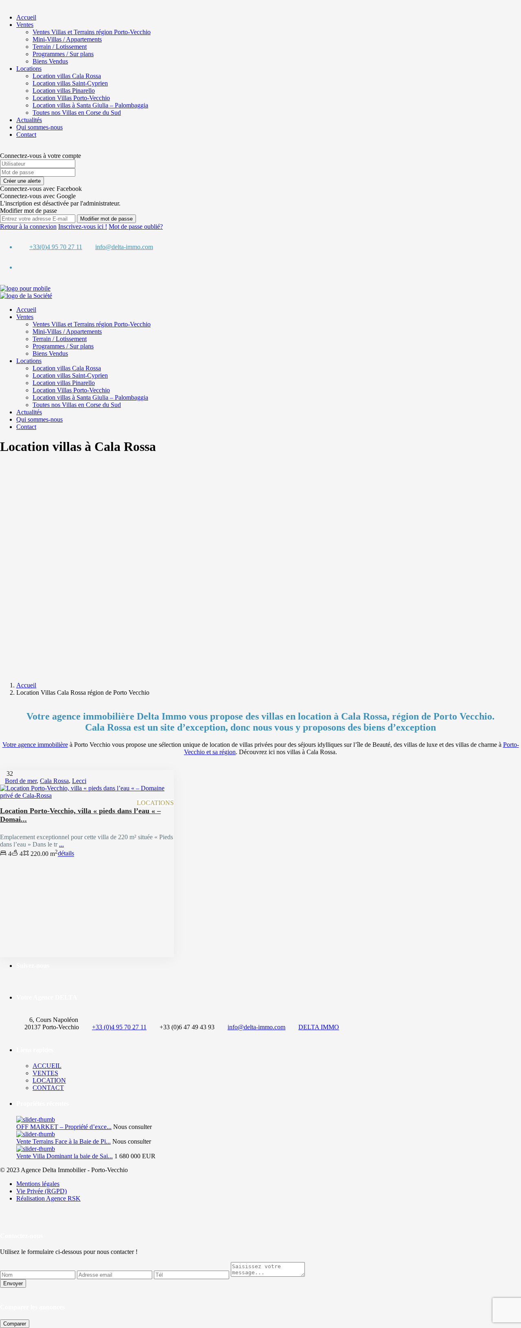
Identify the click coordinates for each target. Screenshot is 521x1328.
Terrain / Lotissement (60, 46)
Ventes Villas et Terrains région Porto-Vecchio (92, 31)
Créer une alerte (22, 181)
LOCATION (49, 1080)
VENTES (45, 1073)
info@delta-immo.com (124, 246)
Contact (26, 134)
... (61, 844)
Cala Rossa (54, 780)
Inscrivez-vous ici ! (82, 226)
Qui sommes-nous (39, 127)
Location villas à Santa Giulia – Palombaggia (90, 105)
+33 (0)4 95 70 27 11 (119, 1027)
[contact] (9, 1212)
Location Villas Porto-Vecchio (71, 97)
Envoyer (13, 1283)
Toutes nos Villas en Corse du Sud (77, 112)
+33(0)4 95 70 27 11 (55, 246)
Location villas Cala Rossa (67, 75)
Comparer (14, 1324)
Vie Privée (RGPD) (41, 1191)
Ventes (24, 24)
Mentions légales (37, 1183)
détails (66, 853)
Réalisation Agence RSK (48, 1198)
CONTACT (48, 1087)
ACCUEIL (47, 1065)
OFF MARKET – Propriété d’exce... (64, 1126)
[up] (2, 1212)
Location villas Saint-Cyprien (70, 83)
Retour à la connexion (28, 226)
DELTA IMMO (318, 1027)
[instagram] (25, 267)
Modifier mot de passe (106, 219)
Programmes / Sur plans (63, 53)
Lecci (79, 780)
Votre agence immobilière (35, 744)
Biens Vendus (50, 61)
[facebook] (18, 267)
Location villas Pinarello (64, 90)
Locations (29, 68)
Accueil (26, 17)
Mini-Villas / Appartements (67, 39)
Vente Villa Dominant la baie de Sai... (64, 1156)
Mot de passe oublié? (136, 226)
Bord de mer (21, 780)
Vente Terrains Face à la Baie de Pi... (63, 1141)
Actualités (29, 119)
